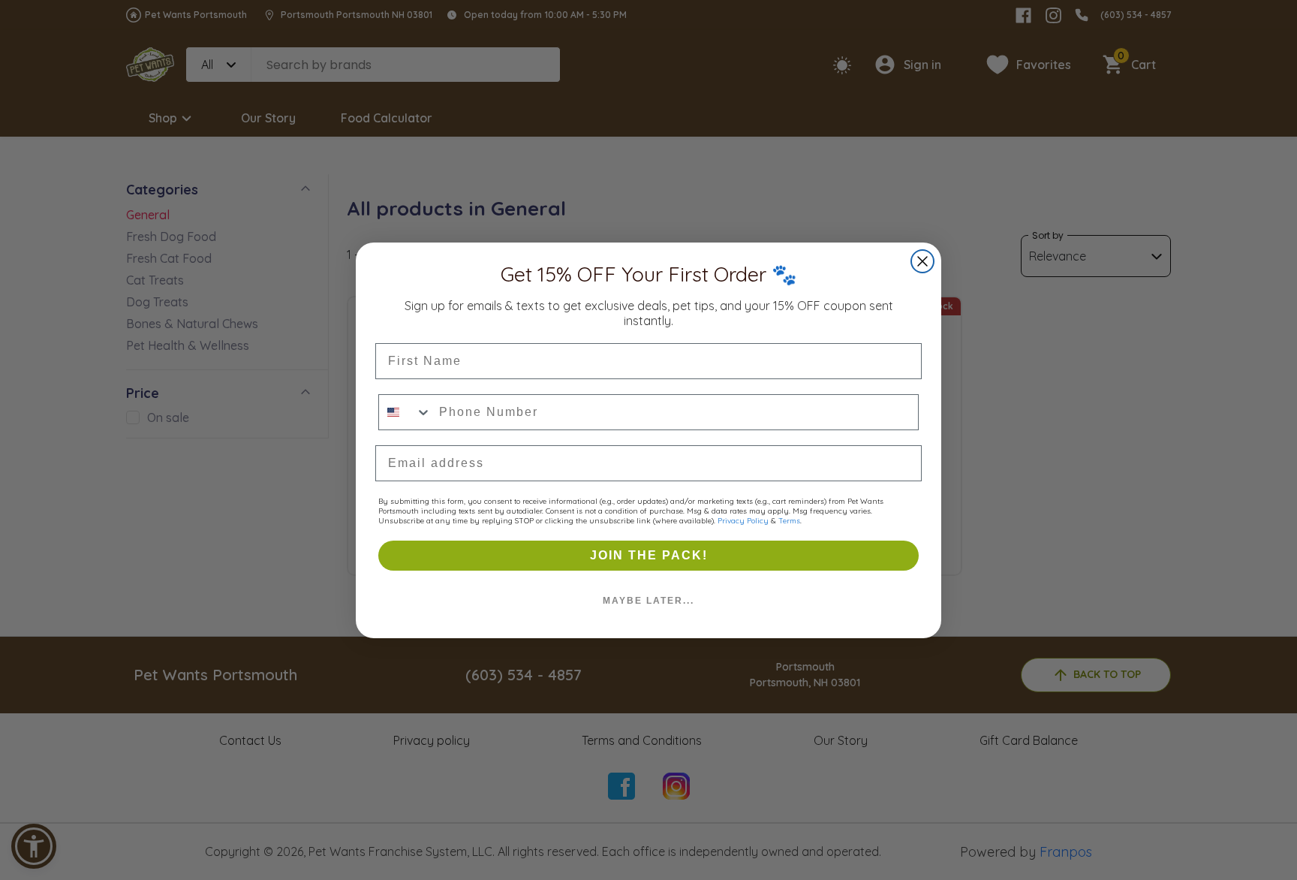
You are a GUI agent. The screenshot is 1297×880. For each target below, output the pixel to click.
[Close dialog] (922, 261)
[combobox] (405, 412)
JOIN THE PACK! (649, 555)
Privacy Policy (743, 521)
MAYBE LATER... (648, 600)
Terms (789, 521)
